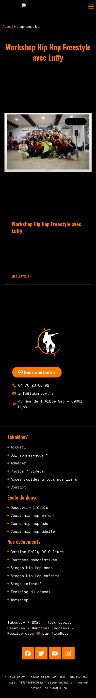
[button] (91, 6)
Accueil (7, 26)
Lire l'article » (21, 276)
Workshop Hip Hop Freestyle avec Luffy (46, 227)
